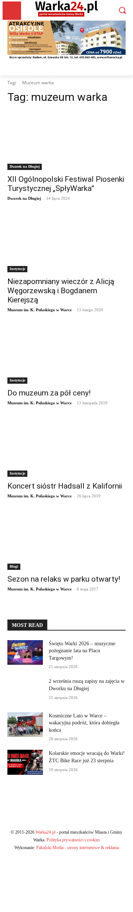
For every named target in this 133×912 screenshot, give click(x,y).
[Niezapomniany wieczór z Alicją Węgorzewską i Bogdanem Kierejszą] (66, 242)
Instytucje (17, 269)
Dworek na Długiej (25, 166)
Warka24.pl (45, 832)
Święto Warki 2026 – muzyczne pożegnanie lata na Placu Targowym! (82, 651)
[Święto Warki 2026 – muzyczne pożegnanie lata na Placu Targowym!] (25, 652)
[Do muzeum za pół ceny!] (66, 354)
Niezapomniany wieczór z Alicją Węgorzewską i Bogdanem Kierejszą (60, 290)
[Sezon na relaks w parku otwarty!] (66, 540)
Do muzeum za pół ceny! (49, 392)
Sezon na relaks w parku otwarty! (63, 579)
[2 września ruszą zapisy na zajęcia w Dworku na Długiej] (25, 690)
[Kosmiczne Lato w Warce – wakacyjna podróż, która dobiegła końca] (25, 724)
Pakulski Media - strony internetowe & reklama (77, 847)
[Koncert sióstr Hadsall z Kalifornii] (66, 447)
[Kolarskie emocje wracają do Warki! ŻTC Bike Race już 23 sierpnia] (25, 762)
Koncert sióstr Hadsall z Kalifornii (64, 486)
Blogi (14, 566)
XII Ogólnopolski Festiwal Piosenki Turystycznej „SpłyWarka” (65, 184)
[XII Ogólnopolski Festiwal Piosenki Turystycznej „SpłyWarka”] (66, 140)
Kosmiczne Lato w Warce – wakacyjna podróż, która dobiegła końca (84, 723)
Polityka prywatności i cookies (73, 839)
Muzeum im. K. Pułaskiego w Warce (39, 310)
